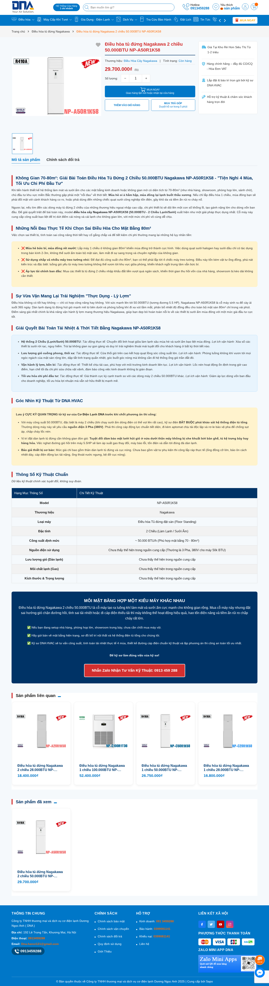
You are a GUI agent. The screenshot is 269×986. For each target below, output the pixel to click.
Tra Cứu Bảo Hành (158, 19)
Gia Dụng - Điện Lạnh (95, 19)
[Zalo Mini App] (227, 964)
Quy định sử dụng (109, 944)
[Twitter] (211, 924)
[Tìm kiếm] (87, 7)
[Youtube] (220, 924)
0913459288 (199, 8)
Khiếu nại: (154, 936)
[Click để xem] (57, 86)
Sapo (209, 981)
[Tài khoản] (245, 6)
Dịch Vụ (128, 19)
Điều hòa (24, 19)
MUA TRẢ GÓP (173, 105)
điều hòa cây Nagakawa (91, 212)
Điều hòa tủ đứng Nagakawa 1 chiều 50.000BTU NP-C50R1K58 (164, 768)
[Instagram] (229, 924)
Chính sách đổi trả (110, 936)
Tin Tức (204, 19)
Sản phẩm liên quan (35, 695)
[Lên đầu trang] (260, 948)
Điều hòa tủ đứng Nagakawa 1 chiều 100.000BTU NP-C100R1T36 (102, 768)
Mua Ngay (247, 20)
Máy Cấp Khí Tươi (56, 19)
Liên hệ (144, 944)
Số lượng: (111, 78)
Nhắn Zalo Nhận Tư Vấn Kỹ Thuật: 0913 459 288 (134, 670)
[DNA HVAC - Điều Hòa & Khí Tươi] (31, 7)
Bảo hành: (154, 928)
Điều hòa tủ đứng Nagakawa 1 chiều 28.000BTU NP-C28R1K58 (226, 768)
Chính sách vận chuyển (113, 928)
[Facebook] (202, 924)
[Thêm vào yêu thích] (98, 44)
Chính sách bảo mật (111, 921)
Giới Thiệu (105, 951)
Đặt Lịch (185, 19)
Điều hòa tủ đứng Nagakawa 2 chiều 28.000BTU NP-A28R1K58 (40, 768)
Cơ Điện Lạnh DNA (91, 414)
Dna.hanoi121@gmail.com (40, 944)
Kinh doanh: (156, 921)
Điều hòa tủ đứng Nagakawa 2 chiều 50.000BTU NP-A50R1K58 (40, 874)
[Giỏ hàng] (254, 6)
